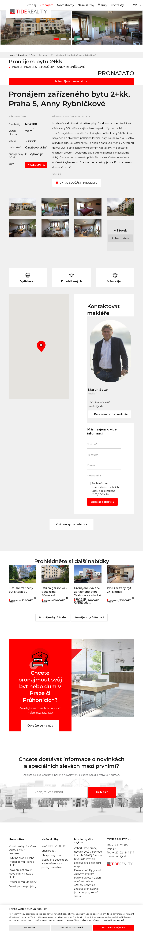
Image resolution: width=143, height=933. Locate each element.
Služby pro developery (55, 859)
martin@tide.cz (97, 406)
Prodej (31, 5)
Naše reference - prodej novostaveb (53, 865)
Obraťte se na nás (40, 725)
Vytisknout (28, 281)
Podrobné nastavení (71, 927)
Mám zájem (115, 281)
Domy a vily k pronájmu (17, 851)
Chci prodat (48, 850)
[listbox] (136, 4)
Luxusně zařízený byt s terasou (21, 589)
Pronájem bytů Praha (52, 617)
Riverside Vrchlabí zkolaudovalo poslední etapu (87, 862)
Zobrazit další (120, 238)
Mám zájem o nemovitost (71, 81)
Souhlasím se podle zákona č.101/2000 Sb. (105, 489)
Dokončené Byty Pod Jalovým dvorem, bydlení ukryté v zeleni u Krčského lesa (87, 876)
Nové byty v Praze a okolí (21, 875)
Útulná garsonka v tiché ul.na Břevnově (54, 591)
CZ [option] (135, 5)
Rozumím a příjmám (113, 927)
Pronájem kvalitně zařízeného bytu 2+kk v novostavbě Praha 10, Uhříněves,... (87, 595)
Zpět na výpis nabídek (71, 524)
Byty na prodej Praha (21, 858)
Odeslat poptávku (102, 501)
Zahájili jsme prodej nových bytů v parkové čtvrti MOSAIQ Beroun (88, 851)
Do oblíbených (71, 281)
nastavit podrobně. (113, 920)
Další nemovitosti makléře (110, 414)
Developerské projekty (22, 886)
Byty (33, 55)
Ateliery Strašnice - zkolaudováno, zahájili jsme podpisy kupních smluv (87, 890)
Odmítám (29, 927)
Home (12, 55)
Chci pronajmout (52, 855)
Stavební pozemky (20, 870)
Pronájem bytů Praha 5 (89, 617)
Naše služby (86, 5)
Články (102, 5)
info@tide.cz (123, 856)
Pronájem (46, 5)
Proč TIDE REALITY (54, 846)
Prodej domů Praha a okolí (22, 863)
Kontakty (117, 5)
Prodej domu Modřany (22, 882)
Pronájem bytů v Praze (23, 846)
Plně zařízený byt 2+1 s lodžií (119, 589)
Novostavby (65, 5)
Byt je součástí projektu (78, 182)
